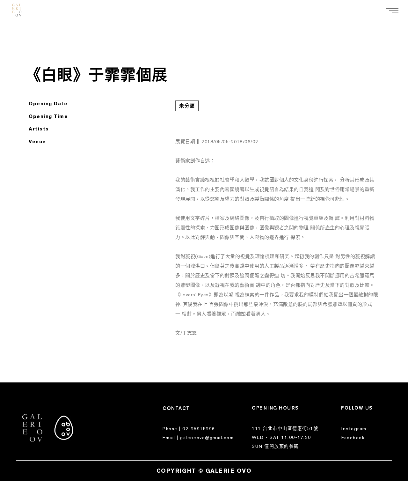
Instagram (354, 429)
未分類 (187, 106)
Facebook (352, 437)
